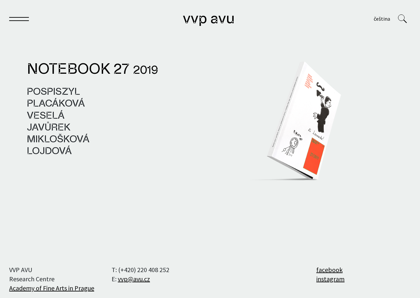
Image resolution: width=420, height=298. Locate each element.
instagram (330, 279)
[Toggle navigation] (19, 20)
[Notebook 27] (293, 121)
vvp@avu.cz (134, 279)
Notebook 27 (92, 69)
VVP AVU (209, 19)
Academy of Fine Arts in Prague (51, 288)
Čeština (382, 18)
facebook (329, 270)
